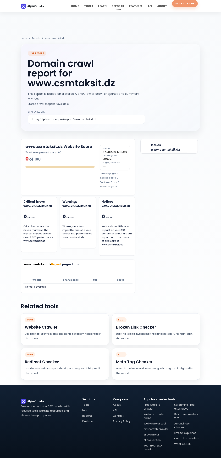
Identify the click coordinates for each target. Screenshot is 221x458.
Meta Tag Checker (134, 361)
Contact (118, 416)
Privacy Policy (121, 421)
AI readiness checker (182, 425)
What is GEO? (182, 444)
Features (136, 6)
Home (75, 6)
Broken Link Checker (136, 327)
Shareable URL (36, 111)
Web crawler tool (155, 423)
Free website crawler (152, 407)
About (162, 6)
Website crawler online (154, 416)
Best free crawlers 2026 (186, 416)
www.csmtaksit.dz (55, 38)
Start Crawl (184, 3)
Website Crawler (41, 327)
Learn (102, 6)
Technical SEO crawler (153, 447)
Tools (88, 6)
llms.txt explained (185, 433)
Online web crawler (156, 429)
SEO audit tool (152, 440)
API (150, 6)
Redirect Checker (42, 361)
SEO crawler (151, 434)
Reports (118, 6)
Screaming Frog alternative (184, 407)
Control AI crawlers (186, 438)
